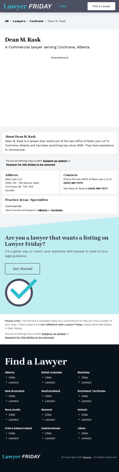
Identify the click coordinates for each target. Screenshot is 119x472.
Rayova (87, 457)
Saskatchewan (50, 428)
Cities (12, 377)
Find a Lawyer (101, 6)
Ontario (82, 409)
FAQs (63, 6)
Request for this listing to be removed (30, 164)
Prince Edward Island (18, 428)
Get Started (22, 269)
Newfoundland (50, 390)
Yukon (81, 428)
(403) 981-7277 (98, 188)
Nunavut (46, 409)
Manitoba (84, 372)
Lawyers (19, 21)
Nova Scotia (12, 409)
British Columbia (51, 372)
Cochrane (37, 21)
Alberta (42, 210)
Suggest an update (55, 160)
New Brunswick (14, 390)
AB (7, 21)
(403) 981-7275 (73, 182)
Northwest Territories (92, 390)
